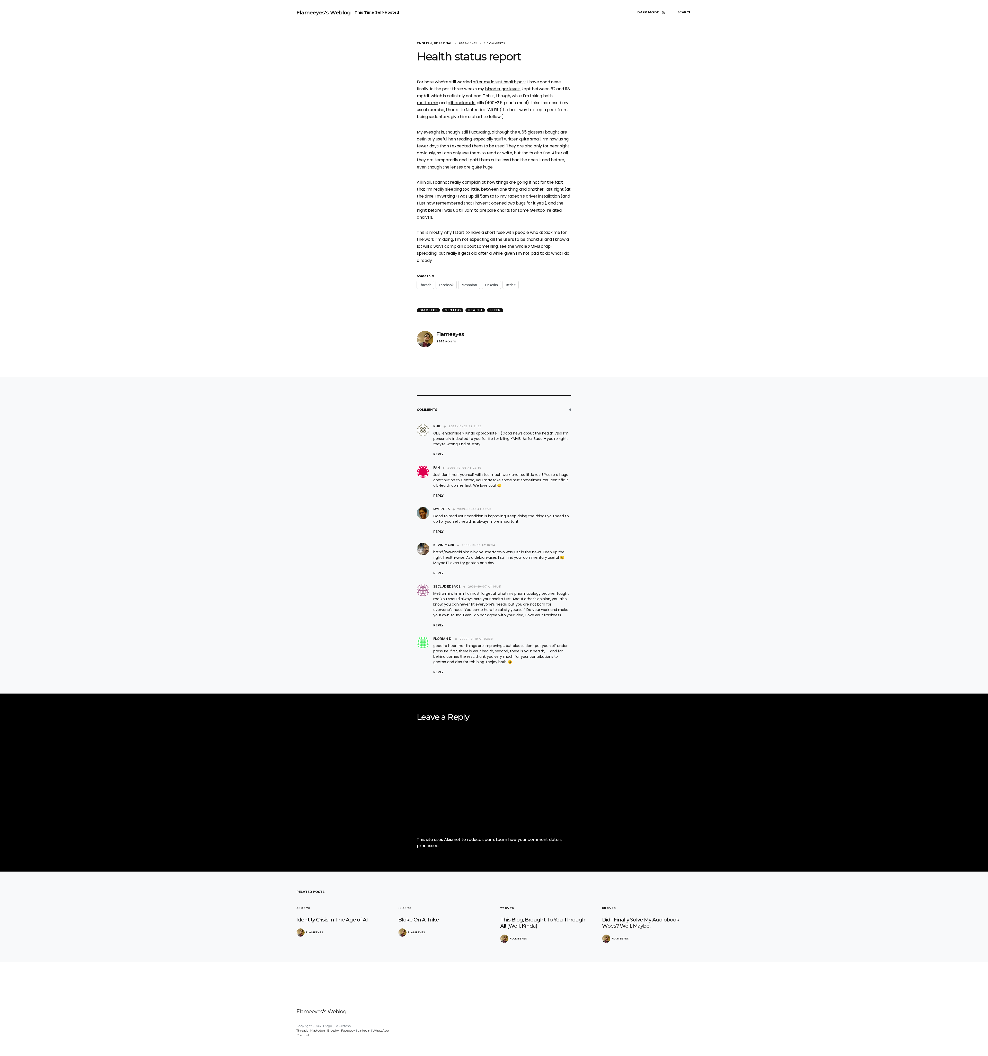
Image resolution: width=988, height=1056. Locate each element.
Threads (302, 1030)
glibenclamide (461, 103)
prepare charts (494, 210)
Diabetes (428, 310)
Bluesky (333, 1030)
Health (475, 310)
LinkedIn (364, 1030)
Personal (443, 43)
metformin (427, 103)
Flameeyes (450, 334)
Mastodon (317, 1030)
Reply (438, 454)
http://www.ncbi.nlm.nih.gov (458, 552)
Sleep (495, 310)
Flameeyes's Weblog (323, 12)
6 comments (494, 43)
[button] (652, 12)
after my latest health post (499, 82)
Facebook (348, 1030)
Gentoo (453, 310)
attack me (549, 232)
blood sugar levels (503, 89)
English (424, 43)
